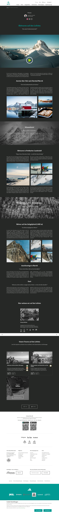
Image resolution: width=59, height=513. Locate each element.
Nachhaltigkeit (20, 455)
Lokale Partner (32, 455)
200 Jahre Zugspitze (33, 457)
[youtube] (29, 438)
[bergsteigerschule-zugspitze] (29, 443)
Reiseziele (43, 456)
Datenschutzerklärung (22, 507)
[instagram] (23, 438)
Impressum (10, 480)
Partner (31, 460)
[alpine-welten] (24, 443)
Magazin (8, 7)
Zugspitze (19, 457)
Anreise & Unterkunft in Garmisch (23, 452)
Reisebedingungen (26, 480)
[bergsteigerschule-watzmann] (34, 443)
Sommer (17, 4)
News (31, 459)
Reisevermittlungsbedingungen (17, 480)
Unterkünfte (43, 459)
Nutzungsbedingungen (33, 480)
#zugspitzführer (27, 4)
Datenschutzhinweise (40, 480)
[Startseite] (8, 3)
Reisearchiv (43, 460)
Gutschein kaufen (20, 456)
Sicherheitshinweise (47, 480)
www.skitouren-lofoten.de (18, 397)
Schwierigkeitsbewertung (45, 452)
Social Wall (31, 456)
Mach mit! (19, 472)
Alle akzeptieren (47, 510)
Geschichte (31, 452)
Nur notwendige (38, 510)
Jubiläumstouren (44, 455)
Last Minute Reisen (44, 457)
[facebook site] (35, 438)
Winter (22, 4)
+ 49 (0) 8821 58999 (11, 453)
